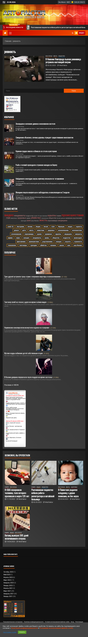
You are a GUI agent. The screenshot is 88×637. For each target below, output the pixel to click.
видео (9, 215)
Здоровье (74, 487)
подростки (29, 216)
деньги (63, 218)
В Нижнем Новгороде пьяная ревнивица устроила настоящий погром (63, 60)
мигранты (78, 234)
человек (53, 245)
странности (78, 241)
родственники (77, 218)
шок (29, 220)
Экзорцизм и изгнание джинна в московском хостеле (35, 123)
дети (24, 230)
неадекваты (20, 215)
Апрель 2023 (8, 577)
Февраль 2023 (9, 583)
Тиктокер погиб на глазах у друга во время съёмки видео (25, 302)
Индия (38, 226)
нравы (29, 218)
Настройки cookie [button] (9, 632)
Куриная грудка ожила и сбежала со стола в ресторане (36, 151)
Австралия (20, 226)
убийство (36, 218)
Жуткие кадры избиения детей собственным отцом (23, 353)
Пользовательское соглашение (13, 622)
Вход (72, 622)
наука (59, 216)
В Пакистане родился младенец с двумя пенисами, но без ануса (68, 493)
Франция (61, 226)
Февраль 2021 (9, 594)
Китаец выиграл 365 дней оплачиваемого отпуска (16, 537)
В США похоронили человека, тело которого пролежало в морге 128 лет (17, 493)
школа (62, 245)
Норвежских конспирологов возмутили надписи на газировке (26, 327)
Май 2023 (7, 574)
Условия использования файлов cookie (57, 622)
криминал (69, 218)
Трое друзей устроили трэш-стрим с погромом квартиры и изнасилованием (32, 276)
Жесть (55, 56)
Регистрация (79, 622)
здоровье (21, 218)
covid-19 (36, 216)
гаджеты (79, 226)
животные (14, 218)
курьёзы (52, 215)
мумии (10, 238)
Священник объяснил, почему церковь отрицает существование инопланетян (44, 137)
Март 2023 (7, 580)
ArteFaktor (63, 65)
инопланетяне (77, 230)
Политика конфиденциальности (33, 622)
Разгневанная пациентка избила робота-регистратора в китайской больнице (44, 27)
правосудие (78, 238)
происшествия (72, 215)
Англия (30, 226)
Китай (59, 218)
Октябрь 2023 (8, 572)
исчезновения (16, 234)
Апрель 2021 (8, 588)
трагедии (23, 220)
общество (52, 218)
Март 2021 (7, 591)
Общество (61, 56)
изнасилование (63, 230)
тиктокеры (23, 245)
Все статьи (49, 56)
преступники (43, 216)
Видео (39, 487)
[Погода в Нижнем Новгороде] (71, 2)
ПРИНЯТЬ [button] (22, 632)
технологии (44, 218)
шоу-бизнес (35, 220)
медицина (62, 220)
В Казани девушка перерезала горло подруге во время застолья (28, 377)
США (8, 218)
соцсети (68, 241)
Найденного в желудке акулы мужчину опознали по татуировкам (40, 178)
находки (26, 238)
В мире (7, 487)
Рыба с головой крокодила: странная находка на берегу (36, 164)
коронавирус (53, 220)
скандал (58, 241)
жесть (43, 220)
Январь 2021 (8, 596)
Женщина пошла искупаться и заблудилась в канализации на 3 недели (42, 192)
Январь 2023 (8, 585)
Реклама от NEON (11, 385)
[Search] (72, 33)
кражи (39, 234)
